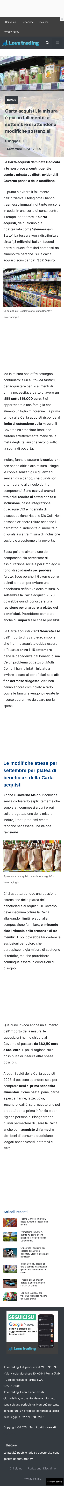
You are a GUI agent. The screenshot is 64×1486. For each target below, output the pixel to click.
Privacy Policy (11, 31)
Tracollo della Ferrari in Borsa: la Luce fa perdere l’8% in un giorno (32, 1283)
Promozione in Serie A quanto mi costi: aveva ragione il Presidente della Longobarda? (33, 1236)
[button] (47, 43)
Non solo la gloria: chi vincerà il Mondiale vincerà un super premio (33, 1296)
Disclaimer (43, 22)
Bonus (11, 99)
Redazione (28, 22)
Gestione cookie (54, 1481)
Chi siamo (10, 22)
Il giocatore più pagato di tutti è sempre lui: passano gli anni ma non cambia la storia (33, 1268)
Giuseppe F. (13, 141)
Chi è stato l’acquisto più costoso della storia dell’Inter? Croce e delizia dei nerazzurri (34, 1252)
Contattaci (10, 1433)
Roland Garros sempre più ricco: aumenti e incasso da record (34, 1222)
